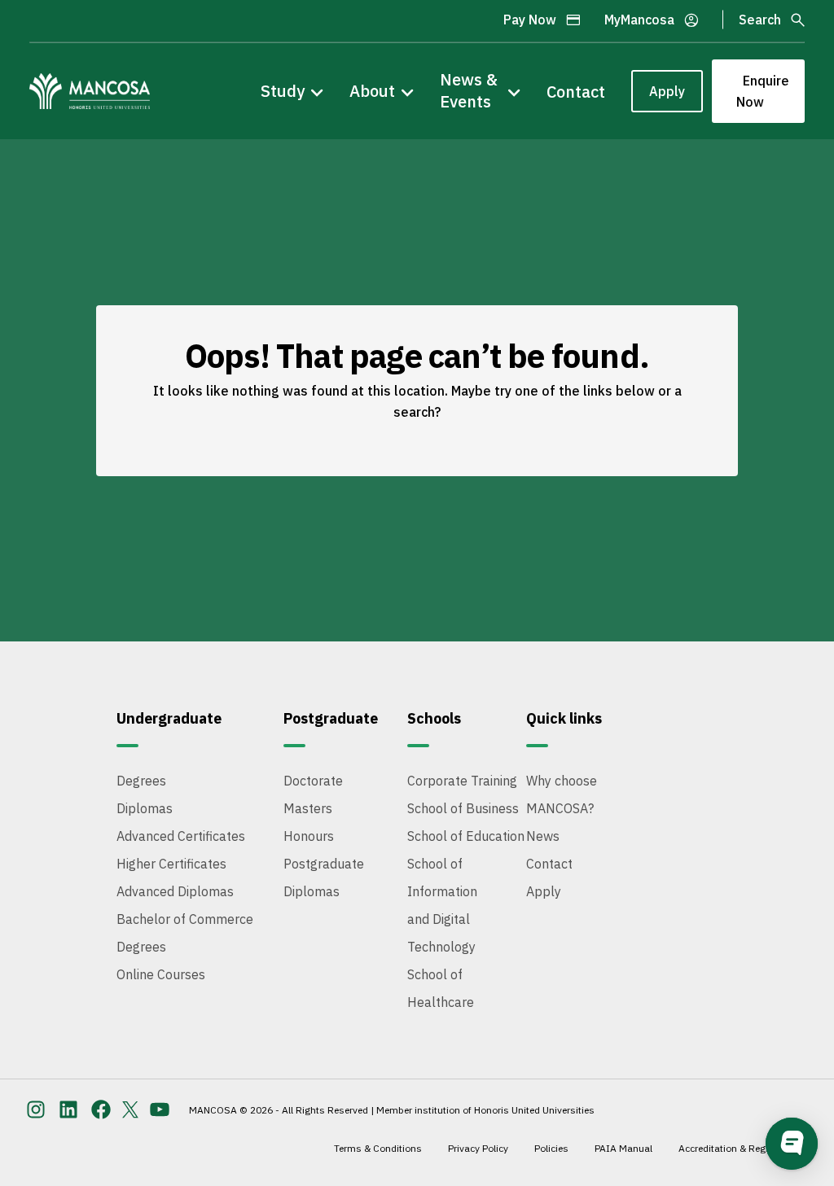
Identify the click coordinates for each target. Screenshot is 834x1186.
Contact (575, 92)
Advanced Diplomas (175, 891)
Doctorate (313, 780)
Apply (667, 91)
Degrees (141, 780)
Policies (551, 1148)
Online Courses (160, 974)
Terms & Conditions (378, 1148)
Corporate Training (462, 780)
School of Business (463, 808)
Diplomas (144, 808)
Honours (308, 836)
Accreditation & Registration (740, 1148)
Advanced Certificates (180, 836)
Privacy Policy (478, 1148)
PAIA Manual (623, 1148)
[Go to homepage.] (89, 91)
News (543, 836)
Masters (307, 808)
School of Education (466, 836)
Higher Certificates (171, 864)
